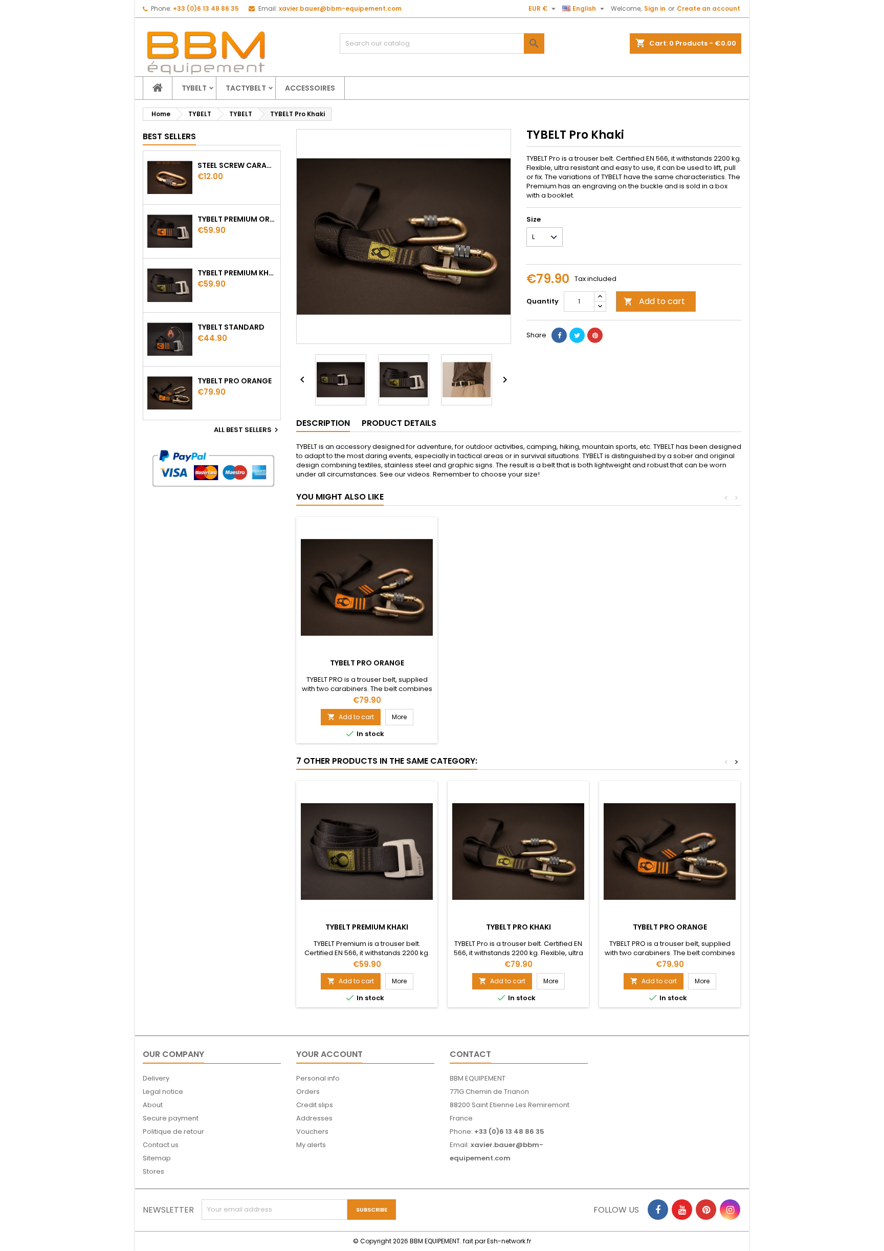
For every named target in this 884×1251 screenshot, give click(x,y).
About (153, 1105)
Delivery (156, 1078)
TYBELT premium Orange (236, 219)
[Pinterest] (595, 335)
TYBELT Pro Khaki (518, 927)
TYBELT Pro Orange (234, 381)
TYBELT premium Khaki (236, 273)
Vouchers (312, 1131)
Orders (308, 1091)
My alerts (311, 1145)
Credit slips (314, 1105)
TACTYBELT (246, 88)
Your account (329, 1054)
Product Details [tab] (399, 423)
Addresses (314, 1118)
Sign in (655, 8)
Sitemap (157, 1158)
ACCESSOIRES (310, 88)
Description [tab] (323, 423)
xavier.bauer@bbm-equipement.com (340, 8)
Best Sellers (169, 136)
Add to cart (654, 301)
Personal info (318, 1078)
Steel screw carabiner (236, 165)
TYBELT (194, 88)
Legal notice (163, 1091)
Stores (153, 1171)
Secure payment (170, 1118)
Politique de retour (173, 1131)
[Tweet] (577, 335)
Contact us (161, 1145)
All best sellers (247, 430)
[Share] (559, 335)
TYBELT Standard (230, 327)
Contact (470, 1054)
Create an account (708, 8)
